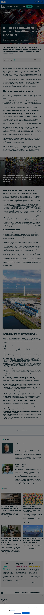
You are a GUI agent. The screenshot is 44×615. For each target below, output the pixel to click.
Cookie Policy (12, 610)
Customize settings (17, 613)
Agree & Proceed (26, 613)
